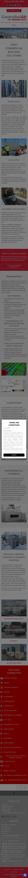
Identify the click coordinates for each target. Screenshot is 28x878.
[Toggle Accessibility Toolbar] (25, 875)
